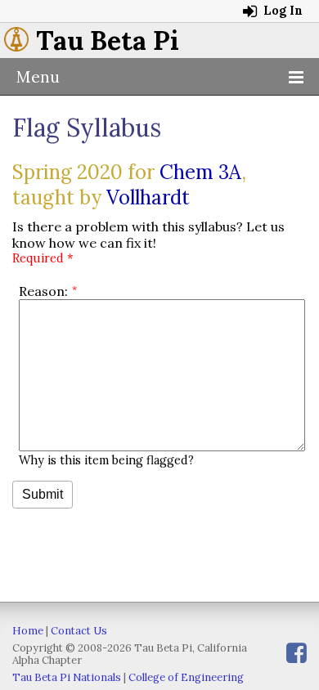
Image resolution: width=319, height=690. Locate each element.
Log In (281, 10)
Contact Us (79, 631)
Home (27, 631)
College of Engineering (186, 677)
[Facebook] (296, 653)
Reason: (43, 291)
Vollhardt (148, 197)
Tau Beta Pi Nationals (66, 677)
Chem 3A (200, 172)
